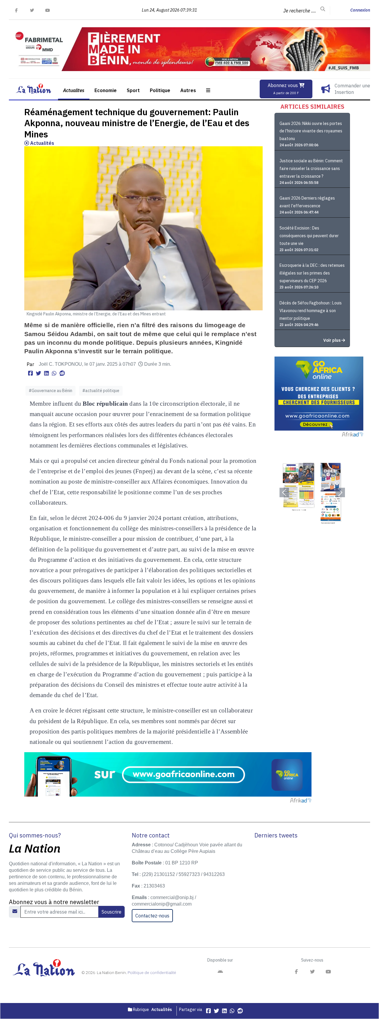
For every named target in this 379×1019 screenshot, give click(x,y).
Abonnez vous (283, 88)
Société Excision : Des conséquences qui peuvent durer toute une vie (309, 235)
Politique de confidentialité (152, 972)
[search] (322, 9)
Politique (160, 90)
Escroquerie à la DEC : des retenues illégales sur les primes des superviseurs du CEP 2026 (312, 273)
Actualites (73, 90)
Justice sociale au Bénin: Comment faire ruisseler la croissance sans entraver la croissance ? (311, 168)
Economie (105, 90)
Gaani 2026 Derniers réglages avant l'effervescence (307, 201)
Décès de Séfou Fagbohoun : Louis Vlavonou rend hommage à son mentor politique (311, 310)
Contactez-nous (152, 916)
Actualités (41, 143)
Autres (188, 90)
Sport (133, 90)
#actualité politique (100, 390)
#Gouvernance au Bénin (50, 390)
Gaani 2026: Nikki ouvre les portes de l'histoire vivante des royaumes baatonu (311, 131)
